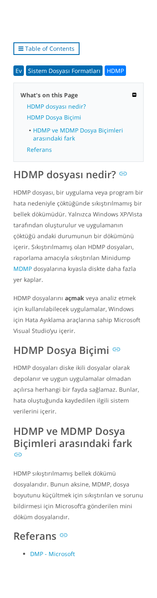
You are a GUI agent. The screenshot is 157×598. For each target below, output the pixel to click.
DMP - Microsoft (52, 554)
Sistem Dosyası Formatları (64, 71)
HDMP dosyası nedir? (56, 106)
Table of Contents (49, 48)
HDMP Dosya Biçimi (54, 117)
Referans (39, 149)
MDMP (22, 269)
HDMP (115, 71)
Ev (18, 71)
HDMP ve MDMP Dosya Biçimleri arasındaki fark (78, 134)
